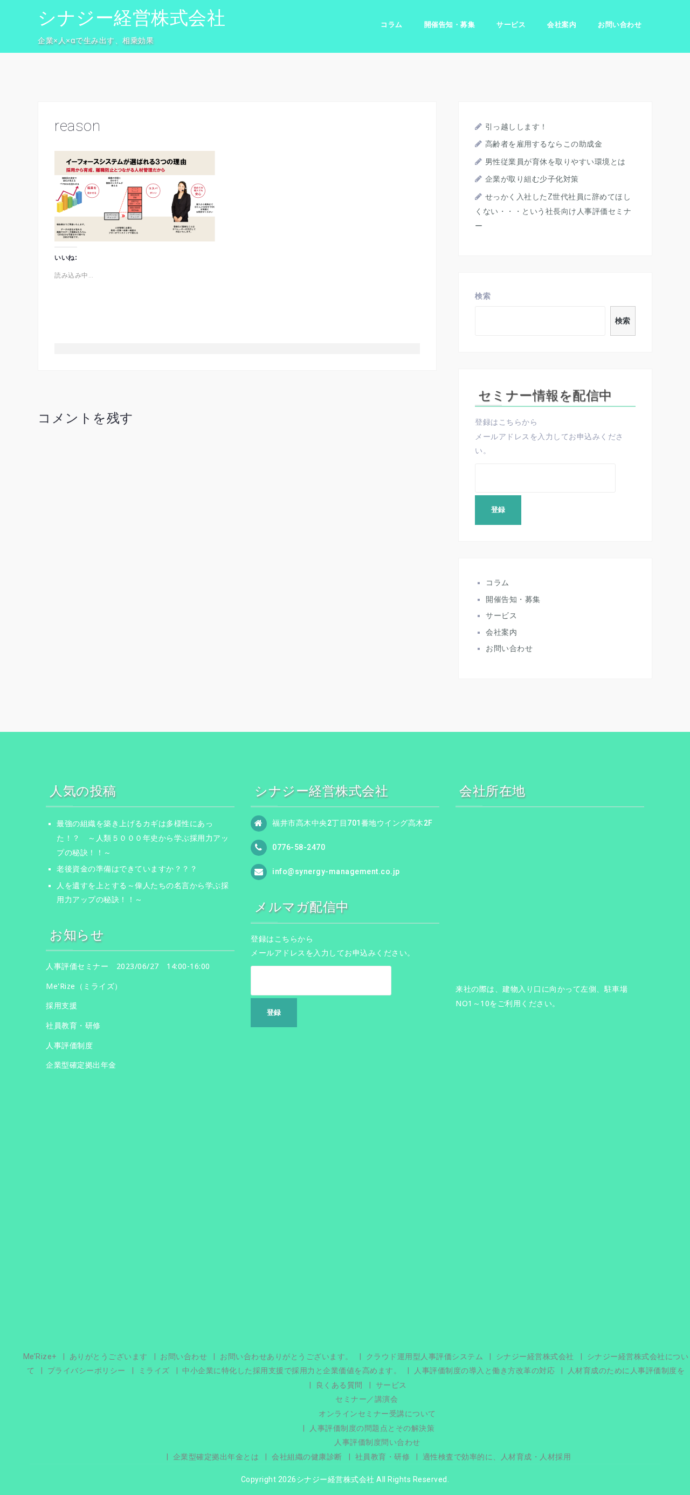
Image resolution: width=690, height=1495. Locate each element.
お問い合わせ (619, 24)
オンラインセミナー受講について (377, 1413)
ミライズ (154, 1370)
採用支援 (61, 1005)
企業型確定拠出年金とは (216, 1456)
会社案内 (561, 24)
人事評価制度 (69, 1045)
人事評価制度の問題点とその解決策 (371, 1428)
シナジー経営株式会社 (131, 18)
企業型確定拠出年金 (81, 1065)
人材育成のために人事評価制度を (626, 1370)
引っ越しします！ (516, 126)
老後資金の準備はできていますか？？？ (127, 868)
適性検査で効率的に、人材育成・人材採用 (497, 1456)
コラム (392, 24)
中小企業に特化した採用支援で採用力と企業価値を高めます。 (291, 1370)
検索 (483, 296)
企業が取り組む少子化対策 (532, 179)
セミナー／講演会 (366, 1399)
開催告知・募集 (449, 24)
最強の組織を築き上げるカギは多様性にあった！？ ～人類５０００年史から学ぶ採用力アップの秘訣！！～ (143, 837)
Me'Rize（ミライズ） (84, 986)
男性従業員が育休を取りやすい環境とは (555, 161)
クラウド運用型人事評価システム (425, 1356)
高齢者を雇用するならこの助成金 (544, 144)
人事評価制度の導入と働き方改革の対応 (484, 1370)
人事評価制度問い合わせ (377, 1442)
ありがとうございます (109, 1356)
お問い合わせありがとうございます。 (286, 1356)
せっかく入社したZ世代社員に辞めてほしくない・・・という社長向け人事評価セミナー (553, 211)
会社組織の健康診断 (307, 1456)
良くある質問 (339, 1385)
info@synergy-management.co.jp (336, 871)
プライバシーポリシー (86, 1370)
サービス (511, 24)
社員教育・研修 (73, 1025)
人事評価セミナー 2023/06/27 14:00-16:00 (128, 966)
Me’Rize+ (40, 1356)
